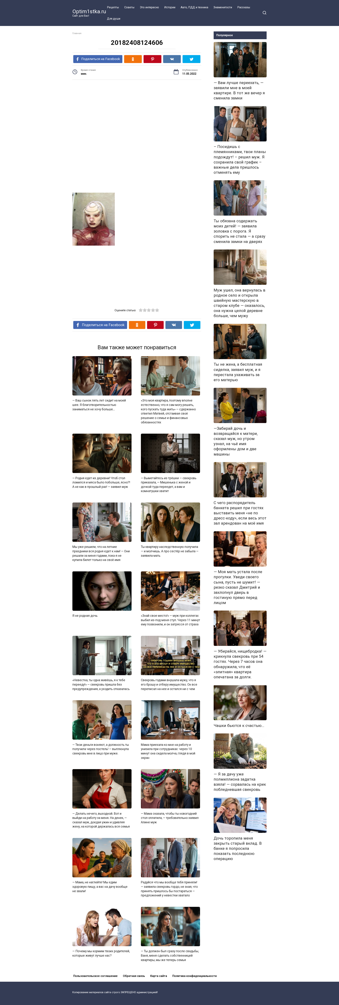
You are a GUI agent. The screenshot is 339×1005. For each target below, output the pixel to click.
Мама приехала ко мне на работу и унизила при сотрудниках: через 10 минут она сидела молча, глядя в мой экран (168, 751)
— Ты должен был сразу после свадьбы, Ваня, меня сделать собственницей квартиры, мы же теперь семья (170, 955)
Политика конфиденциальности (194, 976)
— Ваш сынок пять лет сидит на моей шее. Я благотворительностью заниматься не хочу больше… (99, 405)
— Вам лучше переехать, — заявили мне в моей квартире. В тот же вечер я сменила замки (239, 90)
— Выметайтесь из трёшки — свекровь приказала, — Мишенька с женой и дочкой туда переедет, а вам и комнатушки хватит (168, 484)
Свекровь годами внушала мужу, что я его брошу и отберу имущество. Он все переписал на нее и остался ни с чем (169, 684)
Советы (129, 7)
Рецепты (113, 7)
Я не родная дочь (84, 615)
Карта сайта (158, 976)
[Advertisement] (136, 110)
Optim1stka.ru (89, 11)
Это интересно (149, 7)
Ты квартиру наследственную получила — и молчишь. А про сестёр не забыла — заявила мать (169, 551)
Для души (113, 18)
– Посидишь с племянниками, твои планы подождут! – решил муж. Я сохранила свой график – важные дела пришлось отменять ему (240, 159)
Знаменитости (222, 7)
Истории (169, 7)
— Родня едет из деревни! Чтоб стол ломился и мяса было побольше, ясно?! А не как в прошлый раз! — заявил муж (101, 482)
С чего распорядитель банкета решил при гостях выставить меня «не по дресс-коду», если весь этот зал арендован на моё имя (240, 513)
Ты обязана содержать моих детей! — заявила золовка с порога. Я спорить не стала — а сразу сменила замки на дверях (239, 231)
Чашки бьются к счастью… (239, 725)
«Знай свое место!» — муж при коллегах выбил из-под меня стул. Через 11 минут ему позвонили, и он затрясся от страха (170, 620)
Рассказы (243, 7)
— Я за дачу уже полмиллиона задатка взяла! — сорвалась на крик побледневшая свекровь (240, 782)
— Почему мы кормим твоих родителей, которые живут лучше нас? (101, 953)
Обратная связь (134, 976)
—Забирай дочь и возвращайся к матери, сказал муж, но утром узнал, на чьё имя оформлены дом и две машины (236, 441)
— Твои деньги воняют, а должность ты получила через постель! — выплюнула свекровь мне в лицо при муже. (100, 749)
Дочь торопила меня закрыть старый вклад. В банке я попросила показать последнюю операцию (238, 848)
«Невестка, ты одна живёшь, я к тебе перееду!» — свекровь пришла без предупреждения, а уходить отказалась (101, 684)
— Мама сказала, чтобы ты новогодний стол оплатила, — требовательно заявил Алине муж (170, 818)
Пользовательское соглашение (95, 976)
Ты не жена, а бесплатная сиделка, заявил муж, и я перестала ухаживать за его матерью (238, 372)
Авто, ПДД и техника (194, 7)
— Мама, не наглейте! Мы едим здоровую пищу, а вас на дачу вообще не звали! (99, 887)
